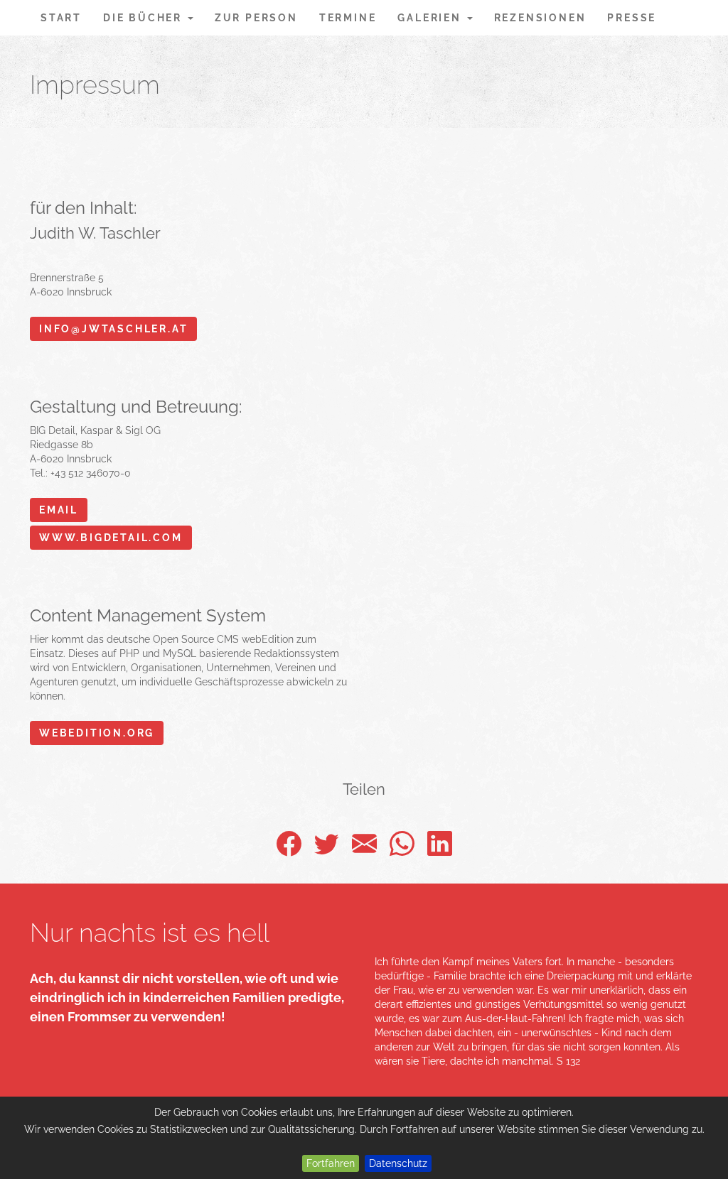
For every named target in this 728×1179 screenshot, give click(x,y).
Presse (631, 17)
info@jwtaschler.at (113, 329)
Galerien (431, 17)
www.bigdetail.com (111, 537)
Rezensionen (540, 17)
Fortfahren (330, 1163)
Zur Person (256, 17)
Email (58, 510)
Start (61, 17)
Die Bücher (144, 17)
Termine (348, 17)
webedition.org (96, 733)
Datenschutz (398, 1163)
